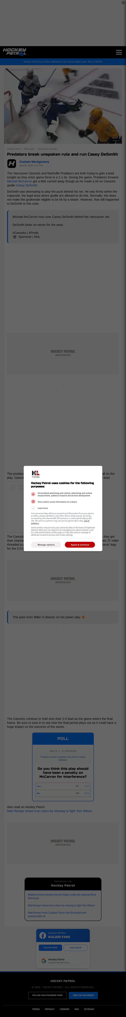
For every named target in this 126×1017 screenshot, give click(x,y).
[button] (63, 508)
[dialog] (63, 508)
